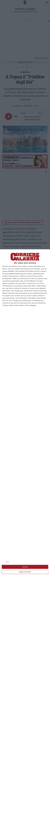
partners (14, 266)
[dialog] (25, 540)
